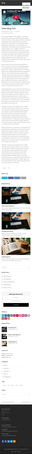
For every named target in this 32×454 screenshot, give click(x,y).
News (4, 374)
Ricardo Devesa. (12, 449)
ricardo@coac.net (6, 419)
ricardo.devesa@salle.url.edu (9, 435)
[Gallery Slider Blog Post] (16, 195)
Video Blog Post (7, 279)
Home (12, 451)
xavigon (18, 31)
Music (12, 385)
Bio (16, 451)
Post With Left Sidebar (7, 231)
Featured (5, 33)
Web (21, 385)
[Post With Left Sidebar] (16, 221)
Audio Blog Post (7, 284)
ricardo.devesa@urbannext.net (9, 431)
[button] (5, 178)
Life (9, 168)
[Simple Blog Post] (16, 246)
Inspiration (10, 33)
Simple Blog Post (6, 257)
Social (19, 451)
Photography (6, 376)
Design (4, 168)
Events (5, 365)
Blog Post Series (7, 287)
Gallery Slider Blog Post (8, 206)
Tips (17, 385)
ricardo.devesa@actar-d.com (9, 427)
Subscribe (16, 305)
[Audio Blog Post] (4, 329)
